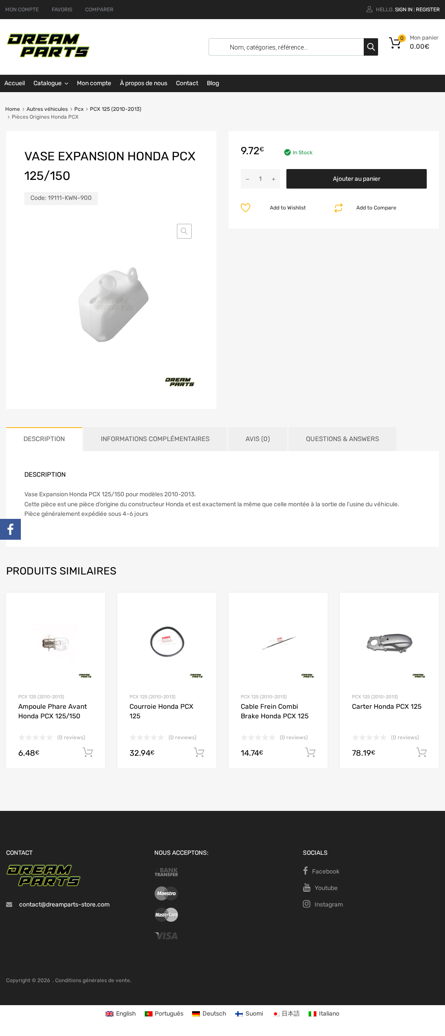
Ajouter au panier (356, 179)
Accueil (14, 83)
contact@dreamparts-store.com (64, 904)
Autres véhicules (47, 109)
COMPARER (99, 10)
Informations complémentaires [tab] (155, 439)
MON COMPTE (22, 10)
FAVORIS (62, 10)
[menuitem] (120, 1014)
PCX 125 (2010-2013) (115, 109)
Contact (187, 83)
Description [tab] (44, 439)
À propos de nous (143, 83)
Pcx (78, 109)
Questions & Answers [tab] (342, 439)
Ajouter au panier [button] (88, 752)
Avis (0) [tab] (258, 439)
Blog (213, 83)
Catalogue (47, 83)
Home (12, 109)
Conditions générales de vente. (93, 980)
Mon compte (94, 83)
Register (428, 10)
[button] (184, 231)
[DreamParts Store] (48, 56)
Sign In (403, 10)
